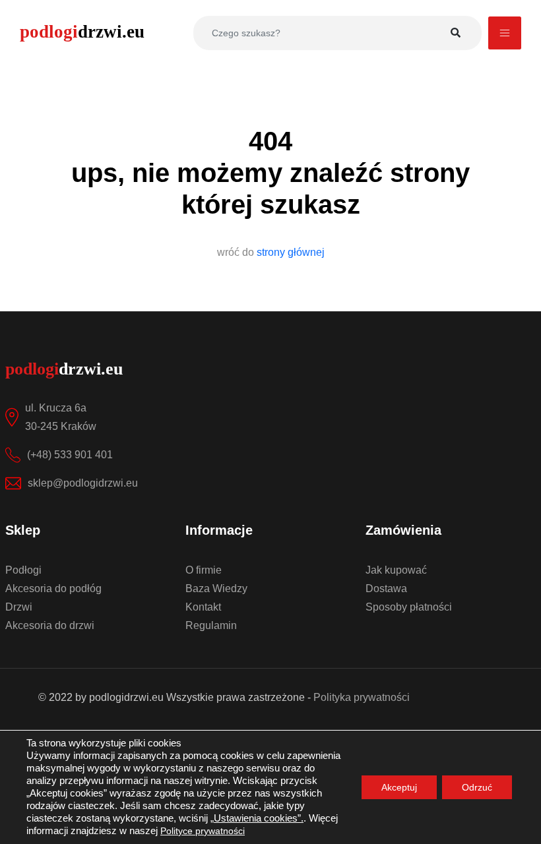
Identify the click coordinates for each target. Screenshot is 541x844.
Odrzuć (477, 787)
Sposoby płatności (409, 607)
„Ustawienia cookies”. (256, 818)
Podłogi (23, 570)
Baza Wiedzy (216, 588)
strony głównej (291, 252)
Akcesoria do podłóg (53, 588)
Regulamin (211, 625)
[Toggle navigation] (504, 32)
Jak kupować (396, 570)
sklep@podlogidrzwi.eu (83, 483)
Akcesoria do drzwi (49, 625)
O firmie (203, 570)
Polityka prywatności (361, 697)
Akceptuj (399, 787)
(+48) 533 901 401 (70, 454)
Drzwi (18, 607)
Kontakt (203, 607)
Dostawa (386, 588)
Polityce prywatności (202, 831)
